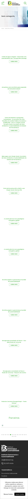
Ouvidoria (4, 476)
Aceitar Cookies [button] (20, 494)
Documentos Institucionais (9, 473)
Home (2, 28)
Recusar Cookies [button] (8, 494)
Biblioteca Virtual (9, 28)
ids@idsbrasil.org (7, 460)
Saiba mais (14, 61)
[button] (3, 434)
